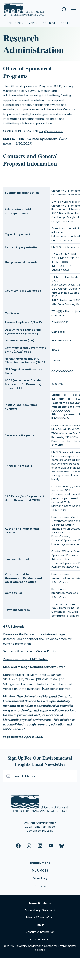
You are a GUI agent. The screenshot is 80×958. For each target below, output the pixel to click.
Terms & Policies (40, 903)
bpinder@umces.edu (64, 593)
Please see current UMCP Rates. (25, 659)
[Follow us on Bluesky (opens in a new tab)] (61, 845)
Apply (33, 23)
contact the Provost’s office (47, 639)
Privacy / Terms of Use (40, 917)
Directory (16, 23)
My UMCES (40, 871)
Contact (48, 23)
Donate (66, 23)
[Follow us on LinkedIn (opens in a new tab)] (40, 845)
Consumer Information (40, 932)
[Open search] (64, 9)
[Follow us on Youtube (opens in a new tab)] (51, 845)
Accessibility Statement (40, 910)
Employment (40, 863)
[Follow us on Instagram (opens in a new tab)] (29, 845)
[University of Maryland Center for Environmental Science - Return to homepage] (40, 804)
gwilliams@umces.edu (65, 567)
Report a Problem (40, 939)
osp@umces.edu (51, 131)
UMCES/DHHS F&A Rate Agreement (30, 139)
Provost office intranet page (44, 634)
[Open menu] (73, 9)
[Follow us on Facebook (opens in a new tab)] (18, 845)
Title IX (40, 924)
